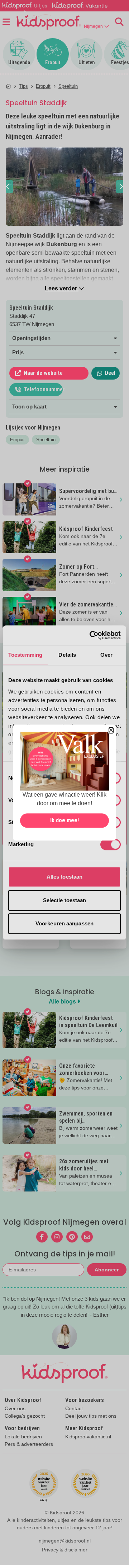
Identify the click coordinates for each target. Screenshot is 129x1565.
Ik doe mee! (64, 820)
